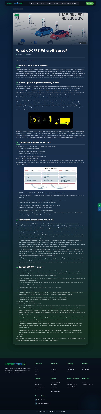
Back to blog (18, 9)
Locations (53, 367)
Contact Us (89, 3)
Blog (36, 374)
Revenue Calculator (72, 384)
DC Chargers (85, 369)
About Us (69, 367)
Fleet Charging (38, 389)
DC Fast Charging (55, 382)
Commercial (54, 389)
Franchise (63, 3)
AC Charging (54, 384)
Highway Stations (55, 391)
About (37, 3)
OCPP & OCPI (38, 384)
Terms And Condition (87, 384)
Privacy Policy (85, 382)
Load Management (40, 386)
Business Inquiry (70, 382)
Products (42, 3)
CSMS (36, 382)
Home (32, 3)
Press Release (70, 369)
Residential (53, 386)
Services (49, 3)
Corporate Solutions (72, 386)
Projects (56, 3)
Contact (53, 371)
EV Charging (54, 369)
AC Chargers (85, 367)
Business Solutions (71, 3)
